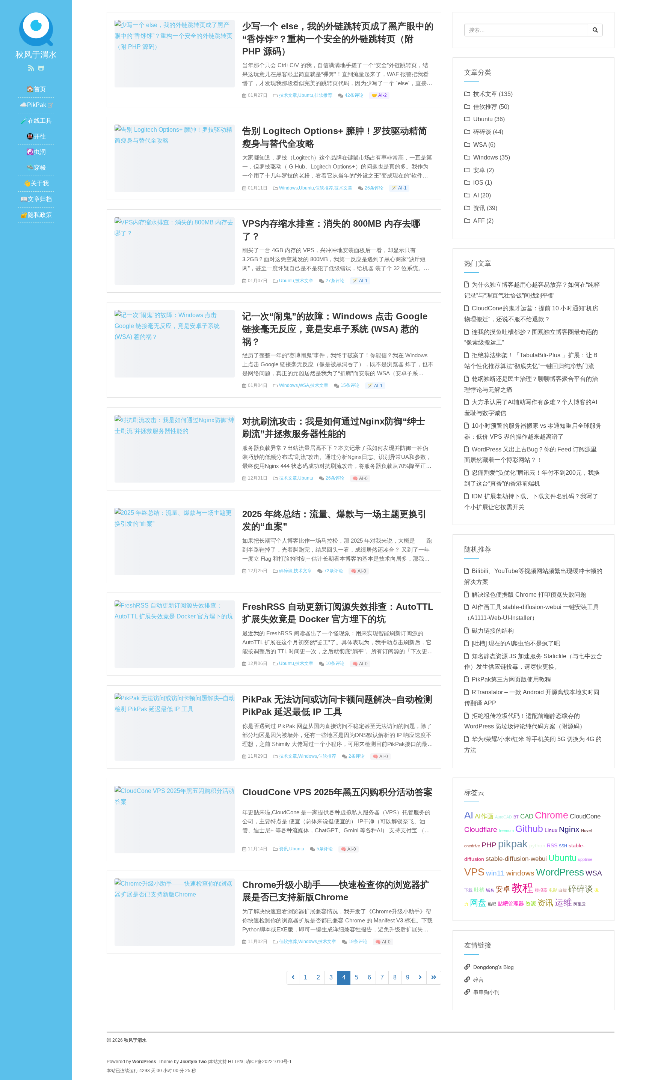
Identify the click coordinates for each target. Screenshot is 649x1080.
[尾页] (433, 978)
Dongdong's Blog (493, 967)
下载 (468, 890)
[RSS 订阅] (31, 68)
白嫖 (562, 890)
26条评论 (374, 188)
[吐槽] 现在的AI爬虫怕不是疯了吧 (516, 643)
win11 (495, 873)
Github (529, 829)
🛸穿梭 (36, 167)
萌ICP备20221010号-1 (269, 1061)
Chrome (551, 815)
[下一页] (420, 978)
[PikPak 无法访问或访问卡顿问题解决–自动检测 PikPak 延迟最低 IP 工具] (175, 703)
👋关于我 (36, 183)
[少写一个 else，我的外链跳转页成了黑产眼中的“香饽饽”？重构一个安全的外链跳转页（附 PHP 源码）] (175, 35)
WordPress (560, 872)
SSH (563, 846)
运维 (563, 902)
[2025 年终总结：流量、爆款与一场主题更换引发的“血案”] (175, 518)
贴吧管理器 (511, 904)
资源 (530, 904)
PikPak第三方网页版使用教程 (511, 679)
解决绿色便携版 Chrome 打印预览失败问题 (529, 594)
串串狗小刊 (486, 992)
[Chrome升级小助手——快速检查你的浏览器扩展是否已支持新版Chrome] (175, 889)
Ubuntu (305, 95)
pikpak (513, 844)
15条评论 (350, 385)
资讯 (283, 848)
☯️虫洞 (36, 152)
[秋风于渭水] (36, 29)
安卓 (479, 170)
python (537, 845)
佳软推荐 (323, 95)
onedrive (472, 846)
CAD (526, 816)
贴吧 (492, 904)
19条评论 (358, 941)
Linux (551, 830)
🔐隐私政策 (36, 215)
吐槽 (479, 890)
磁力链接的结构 (493, 630)
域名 (490, 890)
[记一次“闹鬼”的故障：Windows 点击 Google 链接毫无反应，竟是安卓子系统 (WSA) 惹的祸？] (175, 326)
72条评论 (333, 570)
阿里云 (580, 904)
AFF (479, 221)
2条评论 (357, 756)
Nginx (569, 829)
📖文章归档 (36, 199)
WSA (304, 385)
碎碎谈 (286, 570)
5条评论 (325, 848)
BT (516, 817)
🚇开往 (36, 136)
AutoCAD (503, 817)
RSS (552, 845)
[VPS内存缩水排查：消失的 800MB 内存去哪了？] (175, 227)
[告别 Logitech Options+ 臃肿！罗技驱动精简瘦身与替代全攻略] (175, 135)
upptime (585, 859)
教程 (522, 887)
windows (520, 873)
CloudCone (585, 816)
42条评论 (354, 95)
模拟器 (541, 890)
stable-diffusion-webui (516, 858)
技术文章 (288, 95)
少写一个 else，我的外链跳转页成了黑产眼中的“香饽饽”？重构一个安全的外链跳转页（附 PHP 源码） (337, 38)
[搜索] (595, 30)
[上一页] (293, 978)
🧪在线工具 (36, 120)
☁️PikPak (33, 105)
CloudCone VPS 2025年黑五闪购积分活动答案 (337, 792)
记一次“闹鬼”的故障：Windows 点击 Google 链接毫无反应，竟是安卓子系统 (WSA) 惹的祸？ (334, 328)
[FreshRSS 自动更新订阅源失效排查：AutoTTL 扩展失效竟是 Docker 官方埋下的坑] (175, 611)
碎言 (478, 980)
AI (476, 195)
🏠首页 (36, 89)
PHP (489, 845)
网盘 (478, 902)
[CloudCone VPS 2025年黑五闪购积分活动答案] (175, 796)
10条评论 (335, 663)
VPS (474, 872)
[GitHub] (41, 68)
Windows (288, 188)
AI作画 (484, 816)
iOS (478, 182)
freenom (506, 830)
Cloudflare (480, 829)
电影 (553, 890)
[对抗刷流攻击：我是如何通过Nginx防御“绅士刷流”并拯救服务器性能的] (175, 425)
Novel (586, 830)
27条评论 (335, 280)
